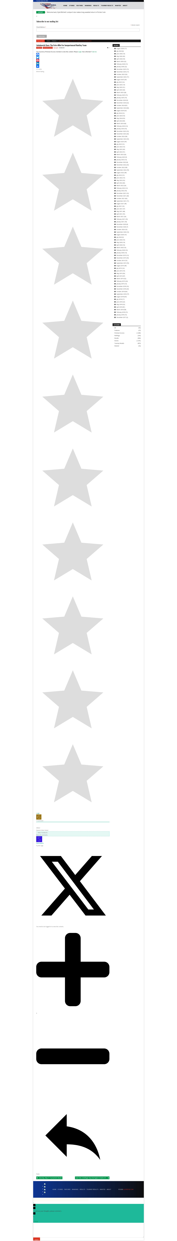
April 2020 (119, 245)
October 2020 (120, 229)
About (125, 5)
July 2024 (119, 113)
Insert (37, 1240)
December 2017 (121, 317)
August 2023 (120, 141)
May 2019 (119, 273)
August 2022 (120, 172)
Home (65, 5)
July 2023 (119, 144)
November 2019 (121, 258)
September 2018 (121, 294)
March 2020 (120, 247)
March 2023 (120, 154)
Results (96, 5)
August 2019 (120, 266)
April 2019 (119, 276)
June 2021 (119, 209)
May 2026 (119, 56)
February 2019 (120, 281)
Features (79, 5)
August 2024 (120, 110)
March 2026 (120, 61)
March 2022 (120, 185)
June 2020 (119, 240)
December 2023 (121, 131)
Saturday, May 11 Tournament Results (50, 1178)
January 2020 (120, 253)
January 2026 (120, 66)
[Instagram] (45, 1190)
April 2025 (119, 90)
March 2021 (120, 216)
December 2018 (121, 286)
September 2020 (121, 232)
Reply (36, 1221)
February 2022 (120, 188)
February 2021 (120, 219)
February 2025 (120, 95)
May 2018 (119, 304)
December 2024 (121, 100)
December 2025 (121, 69)
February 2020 (120, 250)
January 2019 (120, 284)
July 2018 (119, 299)
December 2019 (121, 255)
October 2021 (120, 198)
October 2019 (120, 260)
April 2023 (119, 152)
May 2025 (119, 87)
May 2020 (119, 242)
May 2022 (119, 180)
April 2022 (119, 183)
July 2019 (119, 268)
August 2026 (120, 48)
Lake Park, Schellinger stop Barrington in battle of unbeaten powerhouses (92, 1178)
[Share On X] (72, 922)
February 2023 (120, 157)
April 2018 (119, 307)
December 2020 (121, 224)
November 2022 (121, 165)
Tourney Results (107, 5)
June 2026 (119, 54)
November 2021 (121, 196)
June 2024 (119, 116)
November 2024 (121, 103)
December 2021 (121, 193)
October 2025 (120, 74)
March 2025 (120, 92)
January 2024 (120, 129)
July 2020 (119, 237)
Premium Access (47, 48)
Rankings (88, 5)
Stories (71, 5)
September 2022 (121, 170)
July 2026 (119, 51)
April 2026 (119, 59)
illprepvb (55, 47)
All (115, 328)
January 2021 (120, 222)
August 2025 (120, 79)
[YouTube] (45, 1193)
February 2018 (120, 312)
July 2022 (119, 175)
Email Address (41, 27)
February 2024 (120, 126)
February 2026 (120, 64)
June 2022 (119, 178)
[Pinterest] (72, 60)
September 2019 (121, 263)
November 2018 (121, 289)
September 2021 (121, 201)
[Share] (72, 66)
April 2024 (119, 121)
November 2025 (121, 72)
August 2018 (120, 297)
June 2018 (119, 302)
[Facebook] (72, 54)
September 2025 (121, 77)
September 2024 (121, 108)
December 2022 (121, 162)
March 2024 (120, 123)
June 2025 (119, 85)
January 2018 (120, 315)
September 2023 (121, 139)
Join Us (94, 52)
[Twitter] (72, 57)
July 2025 (119, 82)
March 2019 (120, 278)
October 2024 (120, 105)
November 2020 (121, 227)
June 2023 (119, 147)
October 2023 (120, 136)
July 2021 (119, 206)
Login (79, 52)
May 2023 (119, 149)
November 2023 (121, 134)
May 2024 (119, 118)
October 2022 (120, 167)
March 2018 (120, 309)
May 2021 (119, 211)
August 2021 (120, 203)
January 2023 (120, 160)
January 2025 (120, 98)
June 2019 (119, 271)
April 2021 (119, 214)
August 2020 (120, 234)
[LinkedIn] (72, 63)
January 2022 (120, 191)
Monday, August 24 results (56, 12)
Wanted (118, 5)
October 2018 (120, 291)
